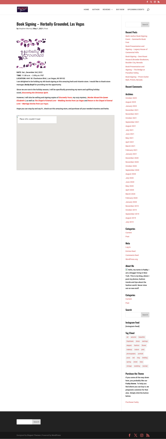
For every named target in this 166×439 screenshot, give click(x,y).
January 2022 (131, 106)
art (127, 337)
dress (138, 341)
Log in (128, 247)
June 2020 (130, 182)
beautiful (142, 337)
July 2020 (130, 178)
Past (46, 29)
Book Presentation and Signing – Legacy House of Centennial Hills (136, 49)
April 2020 (130, 190)
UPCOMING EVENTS (135, 10)
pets (142, 349)
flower (144, 345)
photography (131, 354)
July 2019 (130, 222)
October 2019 (131, 210)
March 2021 (130, 146)
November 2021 (132, 114)
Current (129, 233)
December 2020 (132, 158)
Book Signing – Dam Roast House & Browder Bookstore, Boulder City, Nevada (137, 59)
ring (138, 358)
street (135, 362)
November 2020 (132, 162)
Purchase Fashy (132, 402)
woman (145, 366)
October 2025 (131, 98)
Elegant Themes (34, 435)
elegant (129, 345)
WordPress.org (132, 259)
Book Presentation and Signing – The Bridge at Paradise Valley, (135, 70)
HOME (86, 10)
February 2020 (131, 198)
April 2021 (130, 142)
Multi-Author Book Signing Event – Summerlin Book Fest (136, 39)
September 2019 (132, 214)
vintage (129, 366)
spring (129, 362)
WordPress (56, 435)
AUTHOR (95, 10)
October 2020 (131, 166)
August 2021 (131, 126)
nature (136, 349)
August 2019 (131, 218)
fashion (136, 345)
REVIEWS (106, 10)
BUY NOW (120, 10)
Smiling (144, 358)
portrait (140, 354)
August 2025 (131, 102)
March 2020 (130, 194)
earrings (145, 341)
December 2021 (132, 110)
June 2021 (130, 134)
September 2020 (132, 170)
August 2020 (131, 174)
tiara (141, 362)
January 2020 (131, 202)
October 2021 (131, 118)
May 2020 (130, 186)
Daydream (130, 341)
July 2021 (130, 130)
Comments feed (132, 255)
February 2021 (131, 150)
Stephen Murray (25, 29)
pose (128, 358)
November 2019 (132, 206)
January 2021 (131, 154)
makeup (129, 349)
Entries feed (131, 251)
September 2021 (132, 122)
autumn (133, 337)
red (133, 358)
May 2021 (130, 138)
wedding (137, 366)
